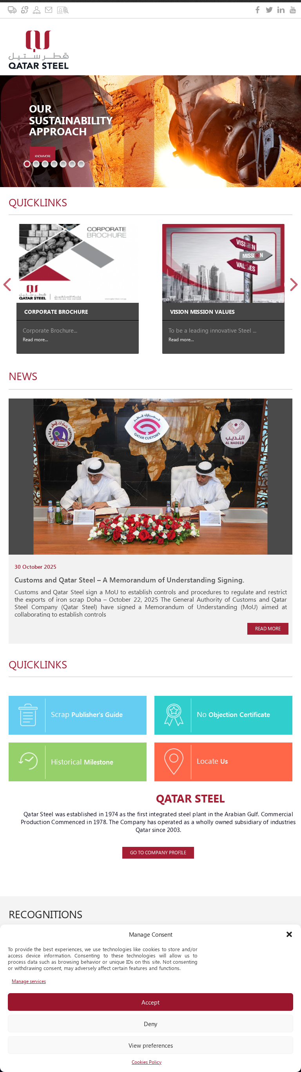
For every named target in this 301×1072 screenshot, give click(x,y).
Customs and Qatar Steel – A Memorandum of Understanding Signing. (129, 579)
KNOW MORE (42, 156)
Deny (150, 1024)
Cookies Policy (146, 1062)
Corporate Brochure (56, 311)
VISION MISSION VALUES (202, 311)
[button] (289, 934)
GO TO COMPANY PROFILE (158, 852)
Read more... (35, 339)
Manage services (29, 981)
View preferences (151, 1045)
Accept (150, 1002)
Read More (268, 629)
